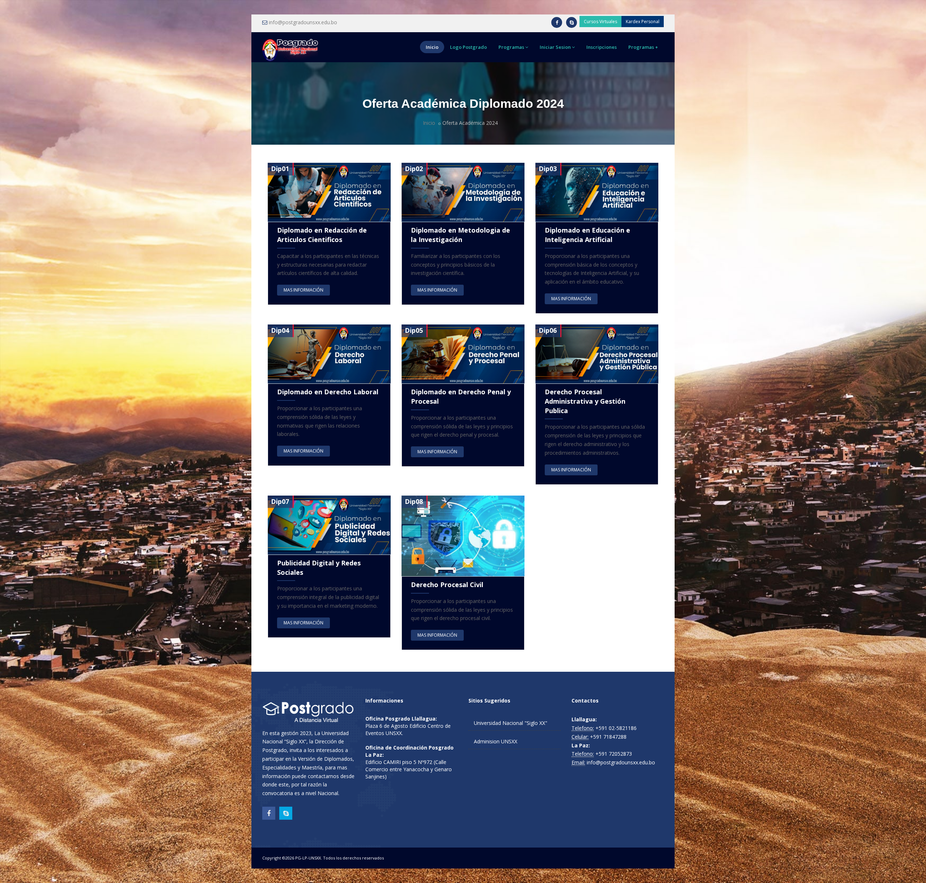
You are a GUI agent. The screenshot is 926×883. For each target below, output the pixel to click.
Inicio (432, 47)
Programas (511, 47)
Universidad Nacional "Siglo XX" (510, 722)
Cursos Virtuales (600, 21)
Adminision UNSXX (495, 741)
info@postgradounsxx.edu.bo (303, 22)
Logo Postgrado (468, 47)
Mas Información (303, 290)
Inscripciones (601, 47)
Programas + (643, 47)
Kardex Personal (642, 21)
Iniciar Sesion (555, 47)
